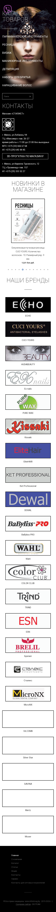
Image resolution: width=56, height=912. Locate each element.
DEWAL (28, 510)
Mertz (28, 810)
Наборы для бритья (16, 77)
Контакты (15, 875)
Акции (14, 871)
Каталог (15, 863)
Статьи (14, 867)
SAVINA (28, 784)
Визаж (6, 52)
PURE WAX (28, 413)
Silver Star (28, 757)
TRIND (28, 607)
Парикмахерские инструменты (25, 36)
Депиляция (10, 69)
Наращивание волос (17, 85)
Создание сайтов (23, 904)
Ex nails (28, 388)
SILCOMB (28, 731)
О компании (16, 859)
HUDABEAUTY (28, 364)
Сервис (14, 879)
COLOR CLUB (28, 583)
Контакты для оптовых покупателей (28, 883)
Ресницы (9, 44)
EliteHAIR (28, 461)
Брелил (28, 656)
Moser (28, 836)
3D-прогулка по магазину (25, 156)
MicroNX (28, 704)
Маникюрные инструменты (22, 60)
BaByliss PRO (28, 534)
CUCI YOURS (28, 340)
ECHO (28, 315)
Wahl (28, 559)
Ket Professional (28, 486)
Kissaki (28, 437)
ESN (28, 632)
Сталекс (28, 680)
